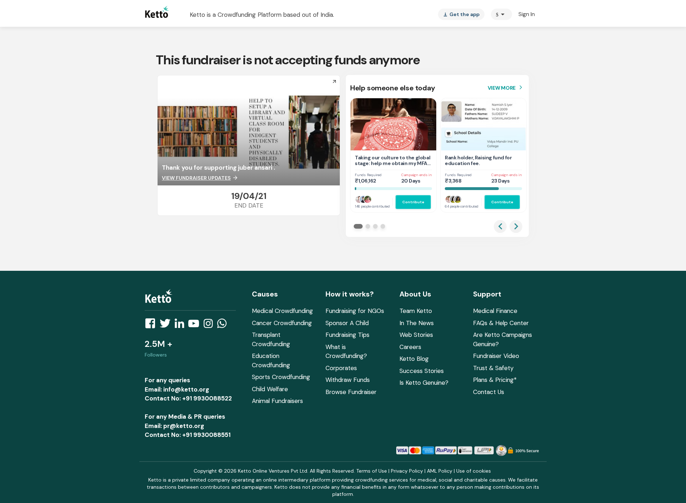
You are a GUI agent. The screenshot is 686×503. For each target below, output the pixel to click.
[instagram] (210, 325)
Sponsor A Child (347, 323)
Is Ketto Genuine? (423, 383)
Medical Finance (495, 311)
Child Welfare (270, 389)
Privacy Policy (406, 471)
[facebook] (152, 325)
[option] (501, 14)
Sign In (526, 14)
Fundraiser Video (496, 356)
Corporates (341, 368)
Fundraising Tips (347, 335)
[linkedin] (181, 325)
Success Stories (421, 371)
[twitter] (167, 325)
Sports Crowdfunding (281, 377)
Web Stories (416, 335)
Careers (410, 347)
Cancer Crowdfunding (282, 323)
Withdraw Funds (347, 380)
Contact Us (488, 392)
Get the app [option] (461, 14)
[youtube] (195, 325)
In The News (416, 323)
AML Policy (440, 471)
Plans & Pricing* (495, 380)
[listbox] (461, 14)
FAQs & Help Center (501, 323)
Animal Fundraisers (277, 401)
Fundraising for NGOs (354, 311)
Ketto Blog (414, 359)
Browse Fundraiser (351, 392)
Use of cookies (473, 471)
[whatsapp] (224, 325)
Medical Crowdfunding (282, 311)
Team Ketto (415, 311)
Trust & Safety (493, 368)
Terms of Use (371, 471)
